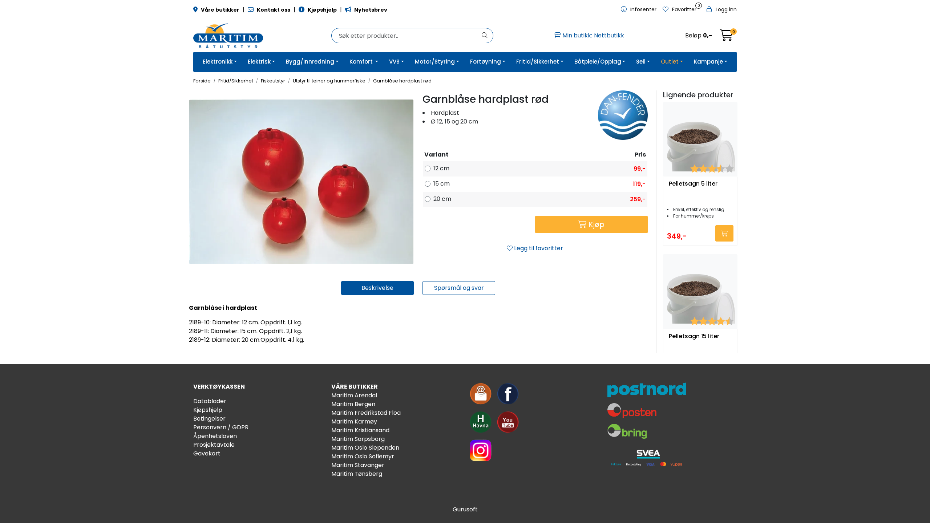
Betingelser (209, 418)
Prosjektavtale (214, 445)
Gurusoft (465, 509)
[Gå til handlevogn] (726, 37)
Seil (641, 61)
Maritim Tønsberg (356, 474)
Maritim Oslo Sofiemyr (362, 456)
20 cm (442, 199)
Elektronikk (217, 61)
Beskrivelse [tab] (377, 288)
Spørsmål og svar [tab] (459, 288)
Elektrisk (259, 61)
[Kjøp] (724, 233)
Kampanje (708, 61)
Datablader (209, 401)
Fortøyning (485, 61)
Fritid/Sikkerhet (537, 61)
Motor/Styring (435, 61)
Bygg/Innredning (310, 61)
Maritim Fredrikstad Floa (366, 413)
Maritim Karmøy (354, 421)
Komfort (361, 61)
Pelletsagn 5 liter (693, 184)
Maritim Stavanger (357, 465)
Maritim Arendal (354, 395)
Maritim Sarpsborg (358, 439)
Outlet (670, 61)
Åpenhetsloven (215, 436)
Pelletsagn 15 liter (694, 336)
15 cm (441, 183)
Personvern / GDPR (220, 427)
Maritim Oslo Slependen (365, 447)
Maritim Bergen (353, 404)
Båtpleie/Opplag (597, 61)
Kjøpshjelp (207, 410)
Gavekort (207, 453)
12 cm (441, 168)
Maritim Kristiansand (360, 430)
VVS (394, 61)
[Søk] (484, 35)
